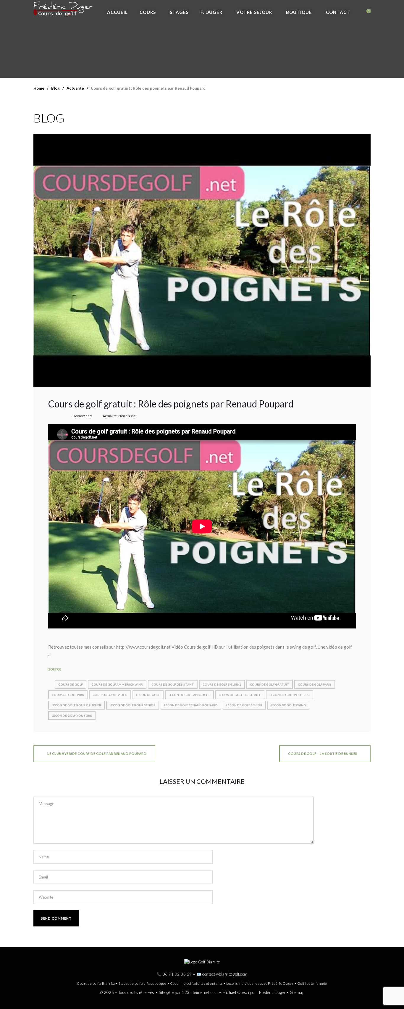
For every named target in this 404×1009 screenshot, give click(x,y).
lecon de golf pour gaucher (76, 705)
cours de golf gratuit (269, 684)
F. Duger (211, 12)
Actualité (110, 416)
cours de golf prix (68, 695)
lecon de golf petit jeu (289, 695)
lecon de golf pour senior (133, 705)
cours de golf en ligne (222, 684)
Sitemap (297, 992)
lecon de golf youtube (72, 715)
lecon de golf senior (244, 705)
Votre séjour (254, 12)
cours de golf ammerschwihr (117, 684)
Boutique (299, 12)
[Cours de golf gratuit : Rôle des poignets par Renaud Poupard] (202, 260)
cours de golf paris (315, 684)
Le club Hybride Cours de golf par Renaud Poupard (97, 753)
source (55, 668)
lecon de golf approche (189, 695)
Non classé (127, 416)
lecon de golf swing (288, 705)
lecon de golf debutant (240, 695)
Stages (179, 12)
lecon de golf (148, 695)
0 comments (82, 416)
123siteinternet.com (200, 992)
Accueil (117, 12)
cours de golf (70, 684)
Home (38, 88)
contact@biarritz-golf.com (225, 974)
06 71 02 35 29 (177, 974)
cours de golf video (110, 695)
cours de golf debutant (172, 684)
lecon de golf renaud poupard (191, 705)
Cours (148, 12)
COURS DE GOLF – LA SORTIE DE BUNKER (323, 753)
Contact (338, 12)
